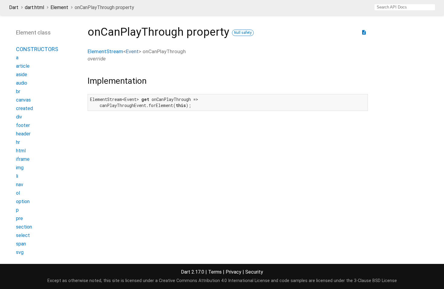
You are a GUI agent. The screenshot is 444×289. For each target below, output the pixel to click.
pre (19, 218)
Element (59, 7)
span (21, 244)
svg (20, 252)
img (20, 167)
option (23, 201)
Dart (13, 7)
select (23, 235)
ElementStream (105, 51)
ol (18, 193)
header (23, 134)
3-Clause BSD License (375, 280)
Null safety (243, 33)
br (18, 91)
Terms (215, 272)
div (19, 117)
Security (254, 272)
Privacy (233, 272)
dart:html (34, 7)
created (24, 108)
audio (21, 83)
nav (19, 184)
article (23, 66)
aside (21, 74)
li (17, 176)
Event (132, 51)
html (21, 151)
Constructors (37, 49)
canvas (23, 100)
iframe (23, 159)
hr (18, 142)
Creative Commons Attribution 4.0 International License (214, 280)
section (24, 227)
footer (23, 125)
